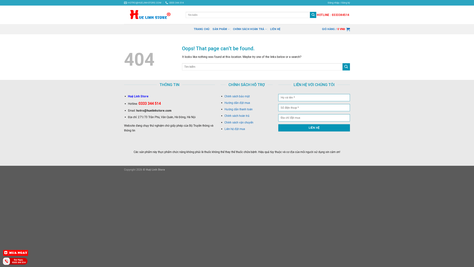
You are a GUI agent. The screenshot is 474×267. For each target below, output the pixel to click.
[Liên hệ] (16, 261)
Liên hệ (275, 29)
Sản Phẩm (220, 29)
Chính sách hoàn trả (248, 29)
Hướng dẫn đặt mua (237, 103)
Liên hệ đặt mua (234, 129)
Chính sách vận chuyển (238, 122)
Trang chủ (201, 29)
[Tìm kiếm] (313, 15)
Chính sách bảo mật (237, 96)
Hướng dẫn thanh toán (238, 109)
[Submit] (346, 66)
